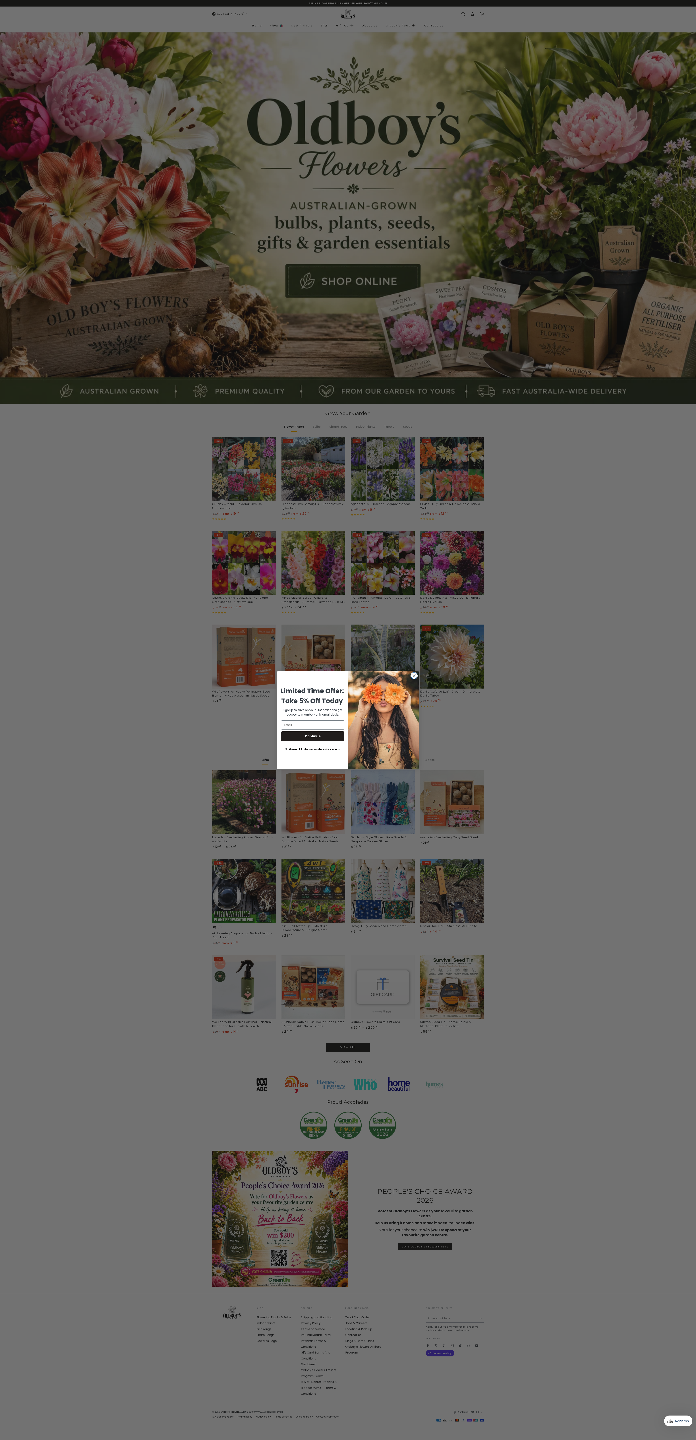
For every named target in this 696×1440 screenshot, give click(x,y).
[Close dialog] (414, 676)
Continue (313, 736)
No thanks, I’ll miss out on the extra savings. (313, 749)
